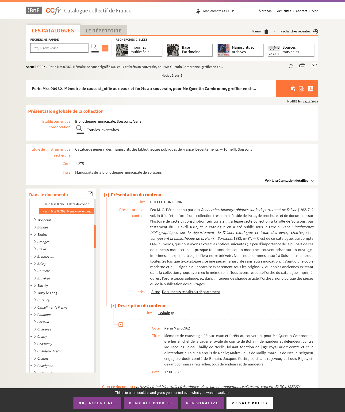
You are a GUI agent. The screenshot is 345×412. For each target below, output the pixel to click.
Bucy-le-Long (47, 292)
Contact (301, 11)
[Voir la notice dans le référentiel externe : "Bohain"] (172, 312)
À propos (265, 11)
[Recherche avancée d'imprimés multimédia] (123, 49)
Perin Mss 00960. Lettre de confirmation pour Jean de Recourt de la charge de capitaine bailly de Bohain (68, 204)
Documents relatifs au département (191, 291)
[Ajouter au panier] (294, 89)
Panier (257, 31)
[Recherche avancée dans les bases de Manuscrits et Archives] (224, 49)
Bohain (164, 312)
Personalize (202, 402)
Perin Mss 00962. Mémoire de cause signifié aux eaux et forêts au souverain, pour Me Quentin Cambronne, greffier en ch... (68, 211)
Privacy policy (250, 403)
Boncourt (44, 220)
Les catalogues (53, 30)
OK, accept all (97, 402)
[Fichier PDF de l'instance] (311, 88)
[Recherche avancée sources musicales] (275, 49)
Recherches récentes (295, 31)
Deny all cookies (151, 402)
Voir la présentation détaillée (287, 180)
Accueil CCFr (35, 66)
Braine (42, 234)
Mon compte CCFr (216, 10)
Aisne (155, 291)
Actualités (284, 11)
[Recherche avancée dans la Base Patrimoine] (173, 49)
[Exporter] (302, 88)
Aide (315, 11)
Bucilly (43, 285)
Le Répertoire (103, 30)
